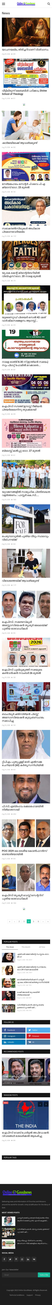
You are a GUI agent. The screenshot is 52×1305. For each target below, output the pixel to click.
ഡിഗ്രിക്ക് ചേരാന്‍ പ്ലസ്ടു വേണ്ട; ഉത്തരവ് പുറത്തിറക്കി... (30, 1006)
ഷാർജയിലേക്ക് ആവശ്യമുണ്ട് (19, 142)
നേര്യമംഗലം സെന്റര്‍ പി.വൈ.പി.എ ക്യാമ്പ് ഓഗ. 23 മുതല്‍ (23, 185)
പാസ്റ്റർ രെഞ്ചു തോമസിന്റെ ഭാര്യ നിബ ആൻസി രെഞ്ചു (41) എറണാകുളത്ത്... (33, 1219)
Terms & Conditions (16, 1295)
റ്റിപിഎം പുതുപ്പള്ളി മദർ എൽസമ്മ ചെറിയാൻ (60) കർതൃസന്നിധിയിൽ (22, 763)
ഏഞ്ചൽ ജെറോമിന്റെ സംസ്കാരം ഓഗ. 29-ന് (33, 955)
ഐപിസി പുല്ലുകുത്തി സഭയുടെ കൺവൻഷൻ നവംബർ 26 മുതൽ (22, 671)
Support (30, 1295)
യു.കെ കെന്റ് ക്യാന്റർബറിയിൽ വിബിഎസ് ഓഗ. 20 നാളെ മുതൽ (21, 274)
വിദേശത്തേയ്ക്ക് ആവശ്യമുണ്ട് (20, 580)
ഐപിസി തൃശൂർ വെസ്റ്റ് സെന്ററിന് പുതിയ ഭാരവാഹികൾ (22, 897)
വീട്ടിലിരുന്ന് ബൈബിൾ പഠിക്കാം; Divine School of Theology (24, 92)
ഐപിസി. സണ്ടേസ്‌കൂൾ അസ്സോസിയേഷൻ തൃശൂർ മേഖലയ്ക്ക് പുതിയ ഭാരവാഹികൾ (24, 625)
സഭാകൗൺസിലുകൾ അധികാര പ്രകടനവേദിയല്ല (21, 230)
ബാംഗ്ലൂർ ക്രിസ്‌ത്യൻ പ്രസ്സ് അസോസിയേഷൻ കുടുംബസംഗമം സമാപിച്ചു (23, 717)
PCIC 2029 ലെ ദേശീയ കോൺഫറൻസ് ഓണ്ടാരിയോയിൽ (24, 852)
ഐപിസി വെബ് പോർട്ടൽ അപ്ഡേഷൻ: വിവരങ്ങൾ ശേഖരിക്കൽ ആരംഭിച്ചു (25, 1134)
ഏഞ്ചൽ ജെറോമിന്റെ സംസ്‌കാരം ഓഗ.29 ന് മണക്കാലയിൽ (31, 968)
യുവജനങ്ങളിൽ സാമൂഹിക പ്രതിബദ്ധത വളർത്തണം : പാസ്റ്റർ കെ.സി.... (26, 493)
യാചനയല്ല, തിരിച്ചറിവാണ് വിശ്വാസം (25, 49)
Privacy (38, 1295)
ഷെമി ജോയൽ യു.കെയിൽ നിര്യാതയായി (28, 993)
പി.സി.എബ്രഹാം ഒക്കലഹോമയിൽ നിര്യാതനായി (22, 808)
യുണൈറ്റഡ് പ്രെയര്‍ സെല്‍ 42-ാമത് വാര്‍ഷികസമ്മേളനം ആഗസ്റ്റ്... (24, 319)
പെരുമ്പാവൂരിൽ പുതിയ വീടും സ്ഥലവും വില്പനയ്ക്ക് (25, 538)
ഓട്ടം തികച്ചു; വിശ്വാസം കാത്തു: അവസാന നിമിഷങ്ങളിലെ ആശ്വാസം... (32, 1242)
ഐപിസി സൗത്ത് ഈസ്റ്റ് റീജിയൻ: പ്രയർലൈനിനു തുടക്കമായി (22, 408)
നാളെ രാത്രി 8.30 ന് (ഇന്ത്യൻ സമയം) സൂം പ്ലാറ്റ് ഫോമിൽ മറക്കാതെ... (25, 363)
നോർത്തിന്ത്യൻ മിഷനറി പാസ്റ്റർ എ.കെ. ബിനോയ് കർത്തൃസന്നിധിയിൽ (33, 981)
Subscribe (44, 1275)
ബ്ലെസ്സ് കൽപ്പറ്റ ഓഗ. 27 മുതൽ (21, 450)
